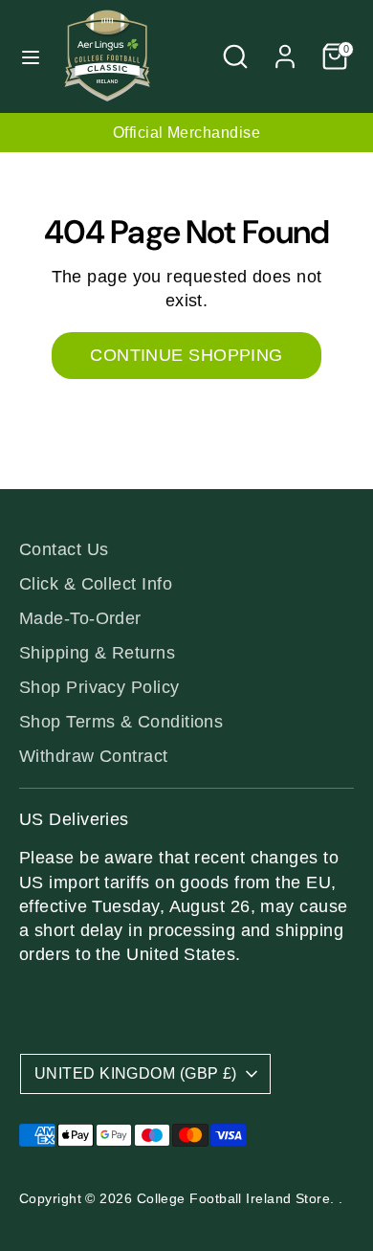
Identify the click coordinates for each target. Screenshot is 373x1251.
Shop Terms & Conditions (121, 721)
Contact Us (64, 549)
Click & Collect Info (95, 583)
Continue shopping (186, 355)
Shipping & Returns (97, 652)
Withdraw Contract (93, 756)
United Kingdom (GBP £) (135, 1073)
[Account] (285, 48)
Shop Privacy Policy (99, 687)
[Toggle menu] (30, 56)
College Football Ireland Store (234, 1199)
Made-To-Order (80, 618)
